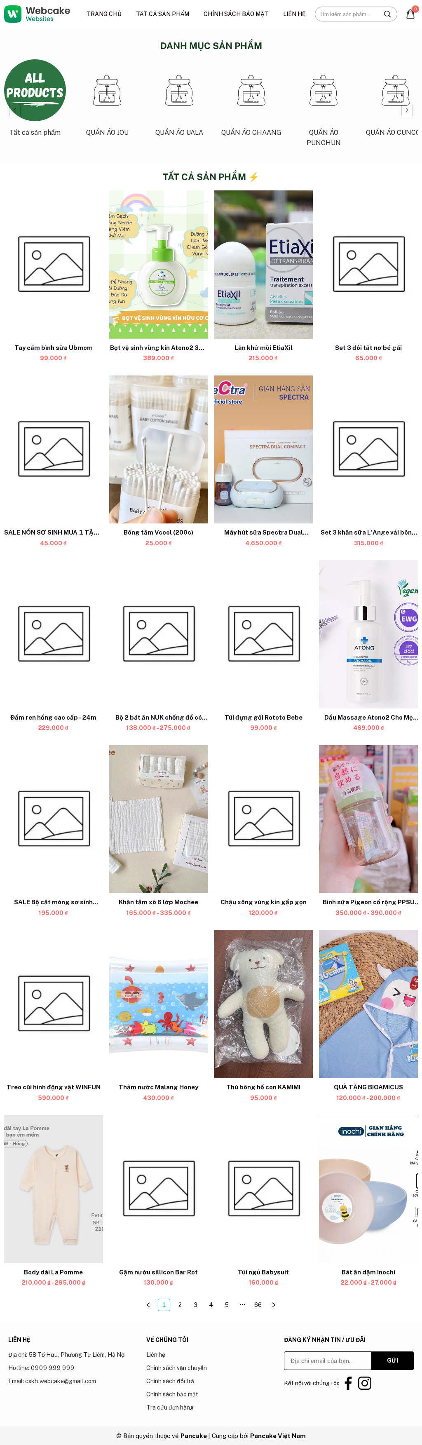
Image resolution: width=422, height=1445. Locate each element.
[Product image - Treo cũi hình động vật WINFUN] (53, 1004)
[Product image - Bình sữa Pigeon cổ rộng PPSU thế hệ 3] (368, 819)
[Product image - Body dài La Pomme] (53, 1189)
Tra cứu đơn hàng (170, 1407)
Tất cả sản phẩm (162, 14)
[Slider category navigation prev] (15, 110)
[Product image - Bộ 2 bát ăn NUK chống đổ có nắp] (158, 634)
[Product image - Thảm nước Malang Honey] (158, 1004)
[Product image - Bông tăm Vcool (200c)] (158, 449)
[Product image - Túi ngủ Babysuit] (263, 1189)
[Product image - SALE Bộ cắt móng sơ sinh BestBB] (53, 819)
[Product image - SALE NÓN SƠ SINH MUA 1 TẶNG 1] (53, 449)
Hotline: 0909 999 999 (41, 1368)
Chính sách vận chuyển (176, 1368)
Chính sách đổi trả (170, 1381)
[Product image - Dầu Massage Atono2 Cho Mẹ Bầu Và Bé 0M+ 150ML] (368, 634)
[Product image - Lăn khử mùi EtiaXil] (263, 264)
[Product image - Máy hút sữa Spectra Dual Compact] (263, 449)
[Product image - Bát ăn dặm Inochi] (368, 1189)
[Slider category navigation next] (407, 110)
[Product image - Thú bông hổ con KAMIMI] (263, 1004)
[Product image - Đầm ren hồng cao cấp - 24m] (53, 634)
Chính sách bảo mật (236, 14)
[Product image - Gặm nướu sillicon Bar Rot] (158, 1189)
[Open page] (37, 14)
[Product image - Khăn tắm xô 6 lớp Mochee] (158, 819)
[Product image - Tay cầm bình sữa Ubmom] (53, 264)
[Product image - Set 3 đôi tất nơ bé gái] (368, 264)
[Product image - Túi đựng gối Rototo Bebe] (263, 634)
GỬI (392, 1360)
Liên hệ (294, 14)
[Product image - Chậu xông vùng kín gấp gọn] (263, 819)
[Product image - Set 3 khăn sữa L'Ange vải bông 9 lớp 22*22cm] (368, 449)
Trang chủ (104, 14)
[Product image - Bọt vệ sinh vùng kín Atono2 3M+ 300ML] (158, 264)
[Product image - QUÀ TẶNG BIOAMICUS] (368, 1004)
